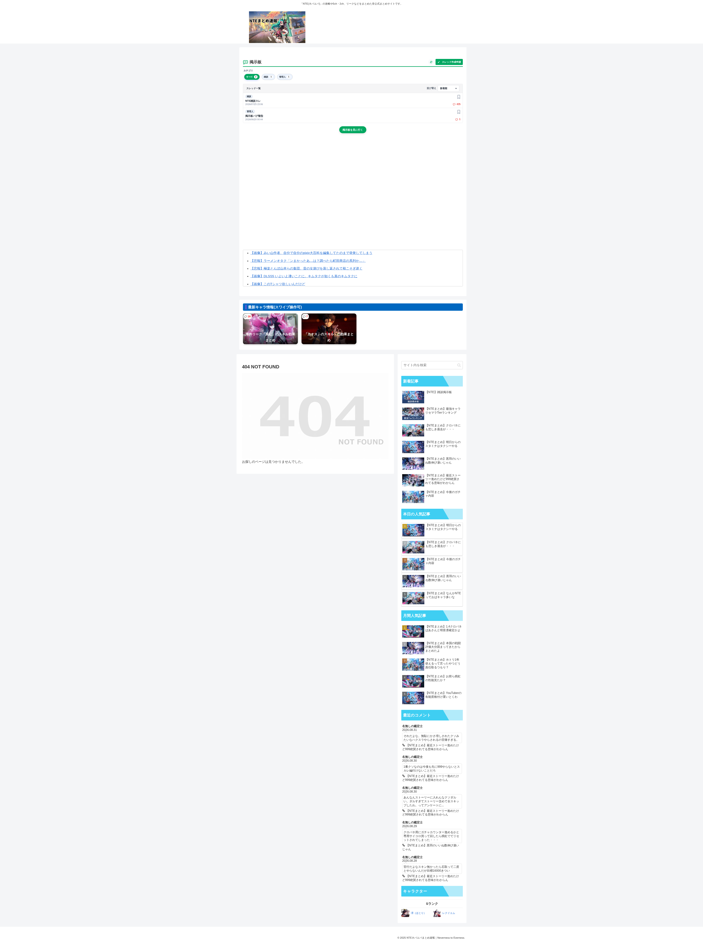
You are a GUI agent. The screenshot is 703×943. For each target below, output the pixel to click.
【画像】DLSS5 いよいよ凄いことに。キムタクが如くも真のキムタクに (303, 276)
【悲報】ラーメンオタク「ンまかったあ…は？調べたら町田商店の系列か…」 (308, 261)
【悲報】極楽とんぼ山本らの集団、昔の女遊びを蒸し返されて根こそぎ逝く (306, 268)
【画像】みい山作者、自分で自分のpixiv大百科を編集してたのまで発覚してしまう (311, 253)
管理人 (250, 111)
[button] (459, 365)
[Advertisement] (353, 167)
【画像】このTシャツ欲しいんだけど (277, 284)
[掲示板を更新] (431, 62)
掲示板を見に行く (353, 129)
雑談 (249, 96)
